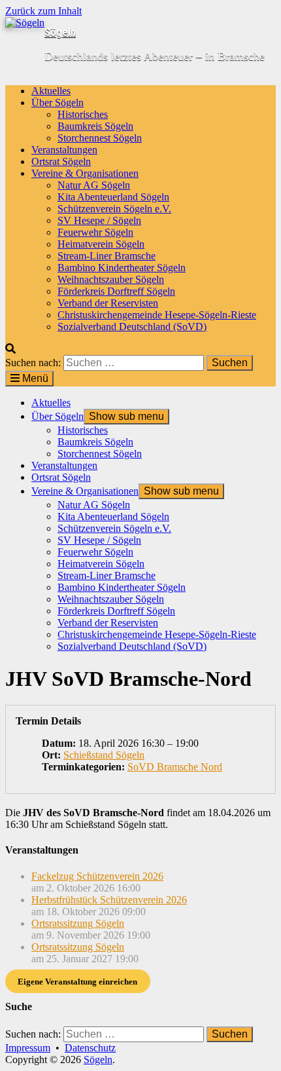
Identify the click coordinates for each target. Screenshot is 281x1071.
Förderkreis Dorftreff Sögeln (116, 291)
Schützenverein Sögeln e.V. (114, 208)
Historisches (83, 114)
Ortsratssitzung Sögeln (77, 923)
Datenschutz (90, 1047)
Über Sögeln (57, 102)
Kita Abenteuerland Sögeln (113, 196)
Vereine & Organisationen (85, 173)
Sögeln (60, 32)
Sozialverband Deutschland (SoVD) (132, 326)
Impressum (27, 1047)
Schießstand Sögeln (103, 755)
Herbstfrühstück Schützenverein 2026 (109, 899)
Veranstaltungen (64, 149)
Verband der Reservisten (108, 303)
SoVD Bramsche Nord (174, 766)
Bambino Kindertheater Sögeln (122, 267)
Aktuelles (51, 90)
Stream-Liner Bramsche (107, 255)
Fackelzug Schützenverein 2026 (97, 876)
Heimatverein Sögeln (101, 244)
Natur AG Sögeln (94, 185)
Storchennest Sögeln (100, 137)
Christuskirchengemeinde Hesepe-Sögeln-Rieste (157, 314)
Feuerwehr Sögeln (95, 232)
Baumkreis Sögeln (95, 126)
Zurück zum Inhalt (43, 10)
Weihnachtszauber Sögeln (111, 279)
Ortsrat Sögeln (61, 161)
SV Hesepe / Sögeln (99, 220)
